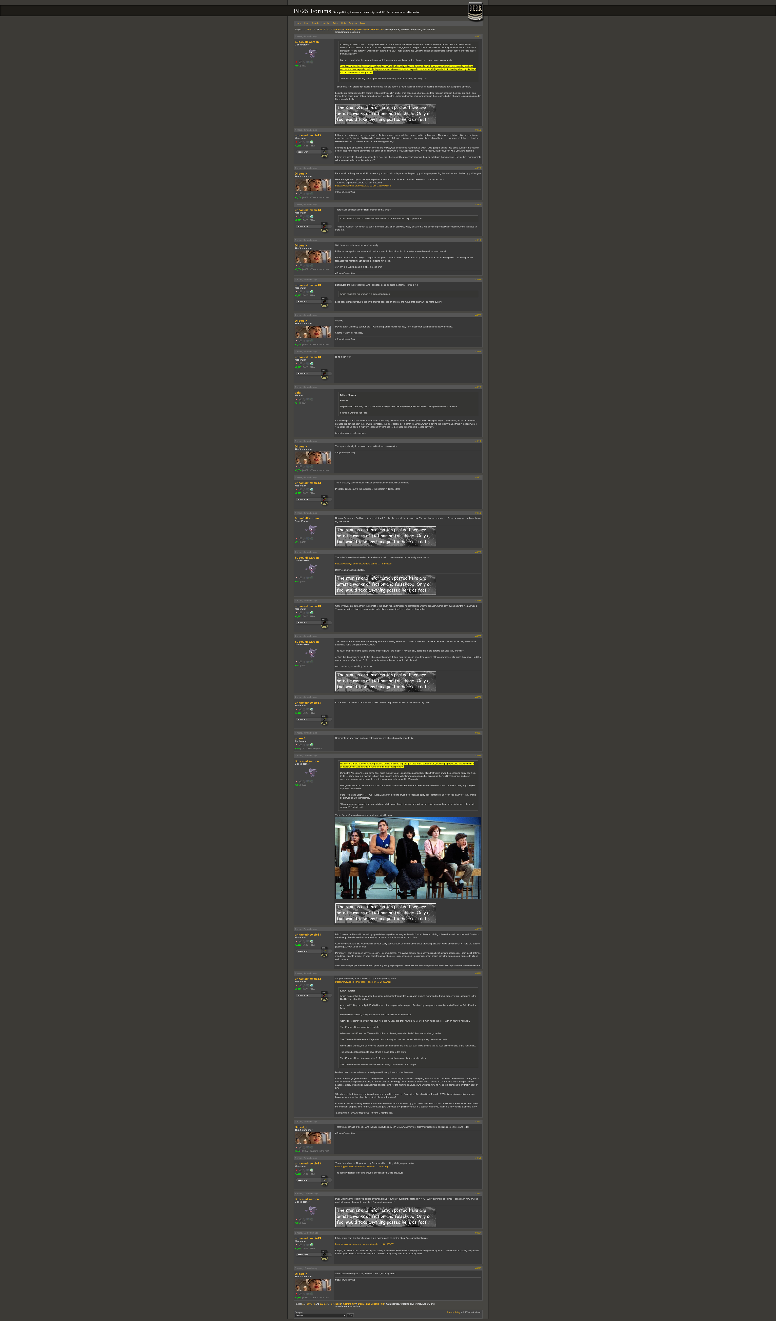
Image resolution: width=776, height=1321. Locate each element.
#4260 (478, 441)
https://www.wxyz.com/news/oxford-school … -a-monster (363, 563)
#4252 (478, 130)
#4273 (478, 1193)
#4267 (478, 733)
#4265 (478, 636)
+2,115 (298, 145)
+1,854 (298, 197)
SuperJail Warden (307, 41)
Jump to (299, 1312)
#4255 (478, 240)
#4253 (478, 168)
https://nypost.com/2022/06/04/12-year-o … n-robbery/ (362, 1166)
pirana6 (300, 738)
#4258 (478, 351)
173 (326, 29)
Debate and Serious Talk (371, 29)
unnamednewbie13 (308, 135)
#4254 (478, 204)
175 (333, 29)
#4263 (478, 552)
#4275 (478, 1268)
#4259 (478, 387)
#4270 (478, 973)
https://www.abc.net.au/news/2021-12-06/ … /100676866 (363, 185)
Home (298, 23)
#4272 (478, 1158)
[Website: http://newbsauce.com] (311, 745)
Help (343, 23)
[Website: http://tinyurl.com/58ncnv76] (311, 143)
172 (321, 29)
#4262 (478, 513)
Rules (335, 23)
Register (353, 23)
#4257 (478, 315)
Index (338, 29)
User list (326, 23)
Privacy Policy (454, 1312)
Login (362, 23)
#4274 (478, 1233)
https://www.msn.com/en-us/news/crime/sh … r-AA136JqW (364, 1244)
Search (314, 23)
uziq (298, 392)
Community (349, 29)
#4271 (478, 1121)
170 (313, 29)
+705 (297, 748)
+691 (297, 65)
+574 (297, 403)
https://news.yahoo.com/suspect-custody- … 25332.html (363, 982)
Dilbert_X (301, 173)
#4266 (478, 697)
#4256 (478, 279)
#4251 (478, 36)
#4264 (478, 600)
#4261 (478, 477)
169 (309, 29)
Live (306, 23)
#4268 (478, 755)
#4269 (478, 929)
